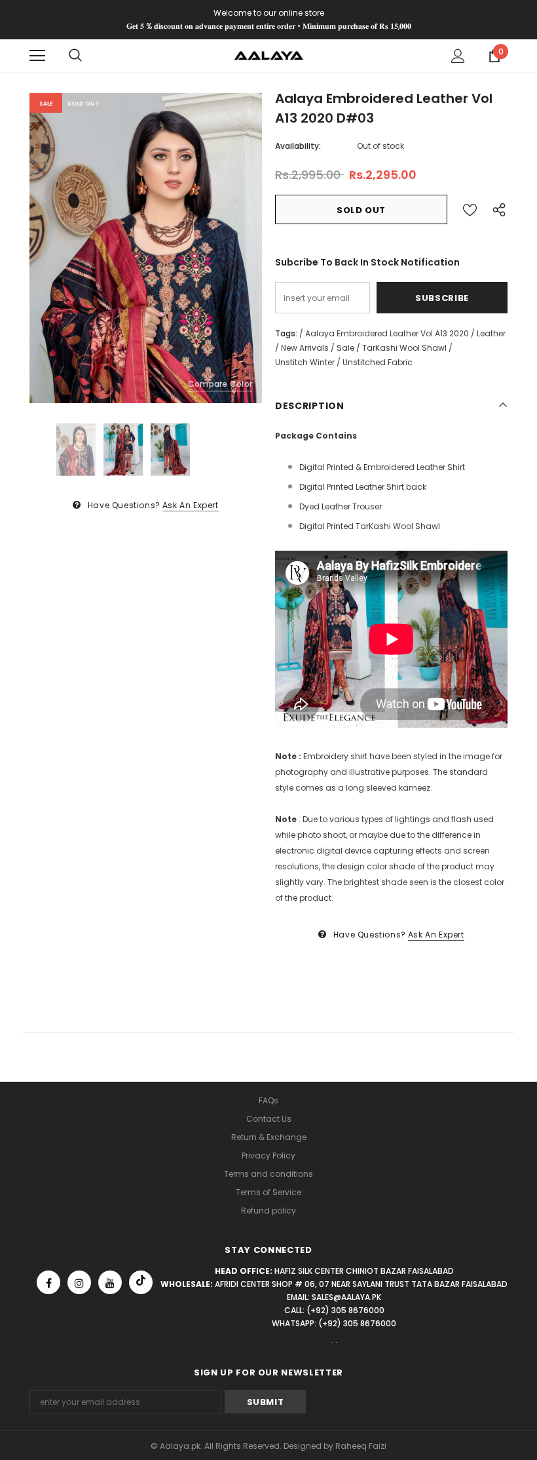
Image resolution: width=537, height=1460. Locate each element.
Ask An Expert (190, 505)
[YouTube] (110, 1282)
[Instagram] (79, 1282)
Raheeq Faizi (360, 1445)
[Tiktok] (141, 1282)
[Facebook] (48, 1282)
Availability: (298, 145)
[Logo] (268, 55)
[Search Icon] (75, 55)
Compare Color (220, 383)
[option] (145, 248)
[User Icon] (458, 56)
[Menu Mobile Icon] (37, 56)
